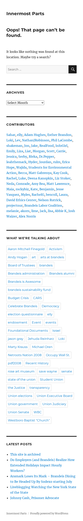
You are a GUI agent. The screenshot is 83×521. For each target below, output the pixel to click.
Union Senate (18, 412)
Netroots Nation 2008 (25, 355)
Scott (51, 151)
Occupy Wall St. (58, 355)
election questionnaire (25, 314)
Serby (22, 156)
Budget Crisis (18, 298)
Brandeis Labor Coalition (43, 205)
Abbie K (61, 211)
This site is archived (25, 454)
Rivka (33, 156)
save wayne (48, 371)
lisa (50, 211)
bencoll (51, 195)
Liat (28, 151)
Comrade (23, 184)
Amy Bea (38, 184)
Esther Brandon (59, 135)
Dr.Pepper (46, 156)
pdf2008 (14, 363)
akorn (25, 211)
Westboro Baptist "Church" (29, 420)
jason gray (15, 339)
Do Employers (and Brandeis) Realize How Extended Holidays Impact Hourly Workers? (42, 465)
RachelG (38, 195)
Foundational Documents (28, 330)
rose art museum (21, 371)
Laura (63, 195)
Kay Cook (60, 173)
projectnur (14, 205)
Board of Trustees (21, 265)
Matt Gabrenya (40, 173)
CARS (37, 298)
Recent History (37, 363)
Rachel (11, 178)
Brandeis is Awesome (24, 282)
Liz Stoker (62, 178)
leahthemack (16, 162)
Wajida (21, 167)
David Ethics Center (21, 200)
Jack (43, 211)
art (34, 257)
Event (36, 322)
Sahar (10, 135)
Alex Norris (27, 216)
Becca (22, 173)
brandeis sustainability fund (29, 290)
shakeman (14, 146)
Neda (10, 184)
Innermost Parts (25, 13)
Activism (55, 249)
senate (66, 371)
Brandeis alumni (61, 273)
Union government (23, 404)
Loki (9, 140)
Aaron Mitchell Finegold (26, 249)
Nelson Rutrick (49, 200)
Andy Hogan (17, 257)
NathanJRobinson (35, 140)
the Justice (16, 388)
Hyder (32, 162)
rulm (56, 162)
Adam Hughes (35, 135)
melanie (12, 211)
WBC (38, 412)
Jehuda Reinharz (41, 339)
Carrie (60, 151)
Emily (10, 151)
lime (34, 211)
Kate (34, 189)
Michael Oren (42, 347)
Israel (56, 330)
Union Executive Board (54, 396)
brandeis (46, 265)
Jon (26, 146)
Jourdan (45, 162)
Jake (34, 146)
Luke (22, 178)
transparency (40, 388)
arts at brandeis (52, 257)
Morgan (39, 151)
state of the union (22, 379)
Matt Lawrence (58, 184)
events (51, 322)
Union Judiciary (54, 404)
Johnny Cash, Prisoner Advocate (34, 498)
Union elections (20, 396)
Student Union (51, 379)
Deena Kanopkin (40, 178)
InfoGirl (61, 146)
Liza (20, 151)
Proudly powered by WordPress (49, 513)
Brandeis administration (26, 273)
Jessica (11, 156)
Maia (10, 189)
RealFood (46, 146)
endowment (17, 322)
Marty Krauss (18, 347)
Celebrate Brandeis (22, 306)
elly (19, 135)
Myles (25, 195)
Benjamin (46, 189)
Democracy (50, 306)
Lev (17, 140)
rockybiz (22, 189)
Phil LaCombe (61, 140)
